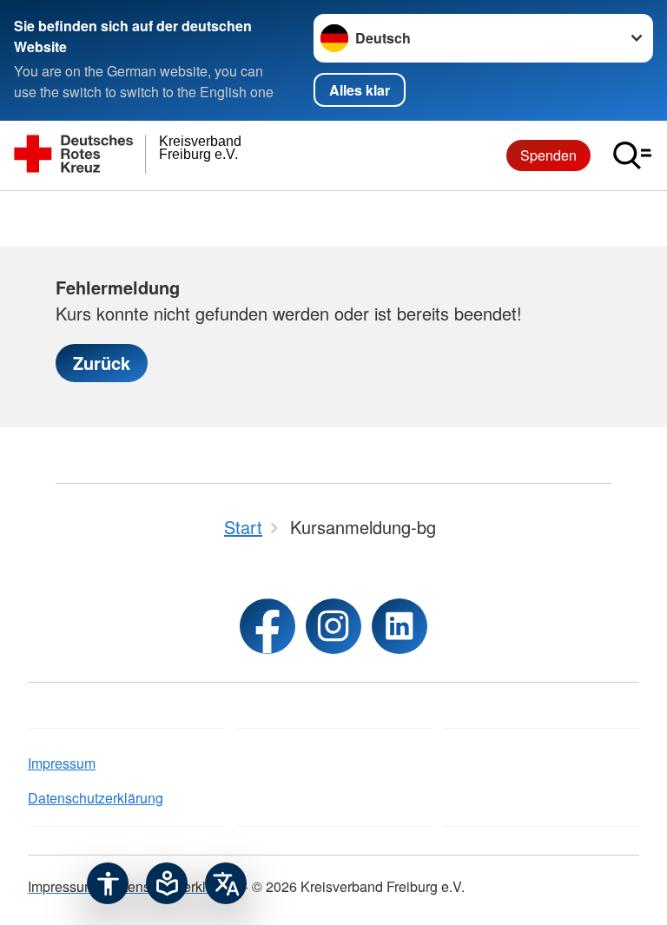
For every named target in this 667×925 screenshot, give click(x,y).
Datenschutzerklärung (95, 798)
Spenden (548, 155)
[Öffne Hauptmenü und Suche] (632, 155)
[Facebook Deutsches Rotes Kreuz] (267, 626)
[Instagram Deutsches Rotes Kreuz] (333, 626)
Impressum (62, 763)
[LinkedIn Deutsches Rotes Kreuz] (399, 626)
